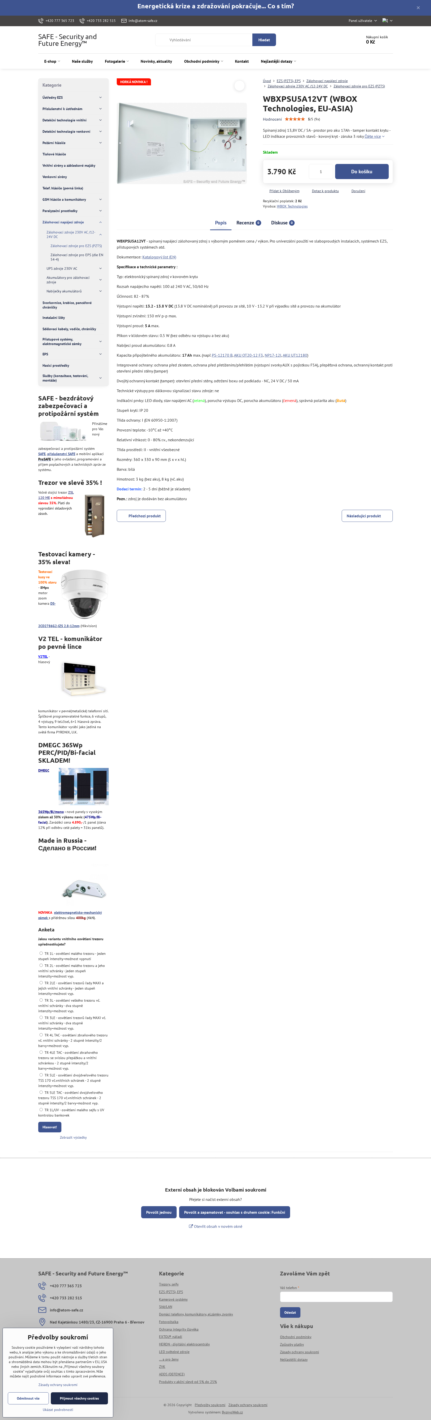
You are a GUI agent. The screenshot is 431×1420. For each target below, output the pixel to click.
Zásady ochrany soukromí (247, 1405)
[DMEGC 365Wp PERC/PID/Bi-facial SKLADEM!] (84, 787)
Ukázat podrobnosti (58, 1409)
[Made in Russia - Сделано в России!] (83, 881)
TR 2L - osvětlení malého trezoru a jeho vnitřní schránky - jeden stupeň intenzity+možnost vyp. (71, 970)
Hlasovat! (50, 1127)
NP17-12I (273, 355)
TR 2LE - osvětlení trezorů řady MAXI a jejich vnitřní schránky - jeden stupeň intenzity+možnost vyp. (71, 988)
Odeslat (290, 1312)
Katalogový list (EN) (159, 256)
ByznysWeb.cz (232, 1412)
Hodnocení (272, 119)
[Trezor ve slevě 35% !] (94, 516)
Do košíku (361, 171)
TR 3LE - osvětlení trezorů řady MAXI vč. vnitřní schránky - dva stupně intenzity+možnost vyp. (72, 1023)
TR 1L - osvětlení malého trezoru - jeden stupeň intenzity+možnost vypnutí (72, 956)
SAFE (42, 454)
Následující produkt (364, 515)
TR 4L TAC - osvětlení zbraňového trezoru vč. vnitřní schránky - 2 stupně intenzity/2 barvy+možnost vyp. (73, 1040)
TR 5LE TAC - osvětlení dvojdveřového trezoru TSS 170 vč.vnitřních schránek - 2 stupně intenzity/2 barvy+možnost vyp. (70, 1097)
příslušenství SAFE (61, 454)
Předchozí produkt (145, 515)
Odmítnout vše (28, 1398)
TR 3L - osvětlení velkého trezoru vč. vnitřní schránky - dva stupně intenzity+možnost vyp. (69, 1005)
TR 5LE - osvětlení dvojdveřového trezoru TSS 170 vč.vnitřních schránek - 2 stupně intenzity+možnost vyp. (73, 1080)
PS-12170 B (222, 355)
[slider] (295, 119)
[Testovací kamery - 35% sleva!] (84, 595)
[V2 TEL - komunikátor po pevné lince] (83, 680)
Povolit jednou (159, 1212)
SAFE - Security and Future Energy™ (67, 40)
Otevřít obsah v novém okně (217, 1226)
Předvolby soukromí (210, 1405)
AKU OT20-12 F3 (248, 355)
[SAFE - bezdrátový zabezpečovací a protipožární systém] (63, 432)
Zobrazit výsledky (73, 1137)
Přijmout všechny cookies (79, 1398)
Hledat (264, 39)
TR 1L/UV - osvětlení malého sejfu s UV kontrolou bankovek (71, 1113)
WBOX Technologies (292, 206)
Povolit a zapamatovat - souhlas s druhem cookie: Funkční (234, 1212)
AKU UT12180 (295, 355)
